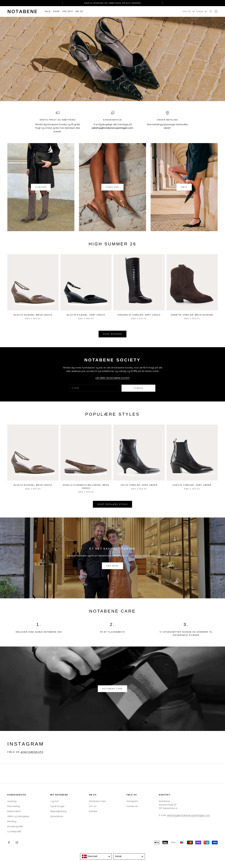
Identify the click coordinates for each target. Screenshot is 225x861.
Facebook (132, 806)
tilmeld (138, 388)
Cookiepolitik (14, 831)
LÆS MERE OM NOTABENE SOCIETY (112, 377)
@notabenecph (32, 752)
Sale (48, 11)
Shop (56, 11)
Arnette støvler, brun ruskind (192, 315)
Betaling (11, 821)
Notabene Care (112, 688)
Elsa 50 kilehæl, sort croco (86, 315)
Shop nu (17, 93)
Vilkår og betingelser (18, 816)
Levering (11, 801)
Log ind (54, 801)
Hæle (184, 187)
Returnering (13, 806)
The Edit (67, 11)
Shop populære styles (112, 504)
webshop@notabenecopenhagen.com (188, 815)
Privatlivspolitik (15, 826)
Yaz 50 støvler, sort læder (139, 485)
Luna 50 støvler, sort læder (192, 485)
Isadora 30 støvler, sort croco (139, 315)
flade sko (112, 187)
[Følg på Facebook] (8, 842)
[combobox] (96, 856)
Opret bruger (57, 806)
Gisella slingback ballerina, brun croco (86, 486)
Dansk (199, 11)
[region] (112, 59)
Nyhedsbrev (56, 816)
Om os (79, 11)
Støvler (40, 187)
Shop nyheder (112, 334)
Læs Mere (112, 565)
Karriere (93, 811)
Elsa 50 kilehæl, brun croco (33, 315)
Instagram (132, 801)
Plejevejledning (58, 811)
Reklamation (14, 811)
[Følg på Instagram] (16, 842)
